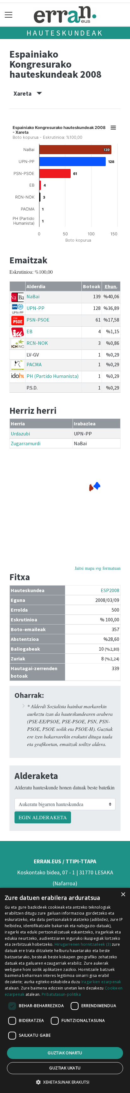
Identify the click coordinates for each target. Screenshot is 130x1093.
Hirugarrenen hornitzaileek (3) (83, 944)
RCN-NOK (37, 343)
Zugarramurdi (25, 443)
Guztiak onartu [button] (65, 1053)
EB (29, 331)
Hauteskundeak (65, 33)
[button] (65, 1082)
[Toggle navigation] (8, 14)
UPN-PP (35, 308)
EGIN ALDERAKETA (43, 817)
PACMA (34, 364)
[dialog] (65, 990)
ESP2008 (110, 590)
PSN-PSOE (38, 320)
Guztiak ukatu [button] (64, 1068)
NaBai (33, 296)
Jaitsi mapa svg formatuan (98, 568)
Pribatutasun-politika (61, 994)
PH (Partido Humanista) (53, 376)
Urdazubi (20, 433)
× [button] (123, 894)
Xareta (25, 93)
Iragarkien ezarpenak (101, 981)
